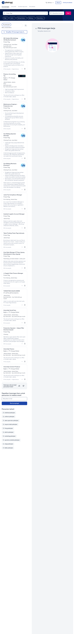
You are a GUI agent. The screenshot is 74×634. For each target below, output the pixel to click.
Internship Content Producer (11, 366)
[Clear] (46, 13)
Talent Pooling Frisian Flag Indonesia (13, 233)
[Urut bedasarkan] (25, 25)
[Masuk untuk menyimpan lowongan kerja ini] (24, 68)
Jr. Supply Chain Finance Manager (13, 273)
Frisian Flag (6, 42)
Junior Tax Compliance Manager (12, 195)
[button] (50, 3)
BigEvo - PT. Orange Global (11, 312)
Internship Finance (8, 349)
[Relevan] (19, 386)
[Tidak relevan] (23, 386)
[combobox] (25, 13)
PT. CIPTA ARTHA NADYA (10, 293)
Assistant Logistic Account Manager (13, 214)
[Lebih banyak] (22, 69)
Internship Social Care (9, 310)
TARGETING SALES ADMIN (11, 291)
